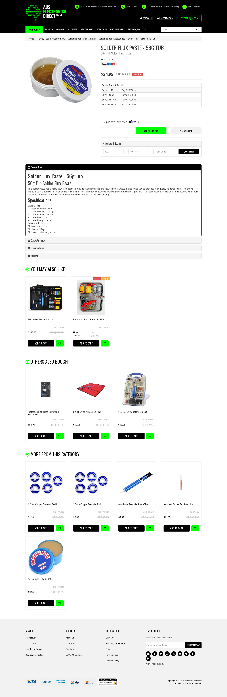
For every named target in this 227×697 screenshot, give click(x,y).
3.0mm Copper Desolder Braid (87, 504)
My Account (30, 637)
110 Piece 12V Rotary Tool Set (132, 412)
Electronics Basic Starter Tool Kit (88, 320)
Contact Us (71, 643)
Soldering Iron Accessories (112, 38)
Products (34, 29)
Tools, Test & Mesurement (51, 38)
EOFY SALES (102, 29)
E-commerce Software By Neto (188, 683)
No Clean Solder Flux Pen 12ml (178, 504)
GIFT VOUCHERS (117, 29)
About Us (70, 637)
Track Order (31, 643)
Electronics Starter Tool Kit (40, 320)
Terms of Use (112, 654)
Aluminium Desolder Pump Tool (133, 504)
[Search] (197, 29)
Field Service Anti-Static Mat (87, 412)
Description (36, 167)
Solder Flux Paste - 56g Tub (142, 38)
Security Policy (112, 660)
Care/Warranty (37, 240)
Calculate (190, 151)
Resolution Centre (33, 649)
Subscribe (192, 645)
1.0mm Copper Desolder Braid (42, 504)
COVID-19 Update (74, 654)
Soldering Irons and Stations (82, 38)
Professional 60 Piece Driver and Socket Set (43, 413)
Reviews (34, 256)
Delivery (110, 637)
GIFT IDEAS (72, 29)
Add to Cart (41, 343)
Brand (48, 29)
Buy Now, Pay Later (137, 29)
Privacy (109, 649)
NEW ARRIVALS (87, 29)
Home (61, 29)
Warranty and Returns (116, 643)
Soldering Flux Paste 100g (40, 579)
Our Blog (70, 649)
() (190, 18)
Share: (104, 64)
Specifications (37, 248)
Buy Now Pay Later (34, 654)
